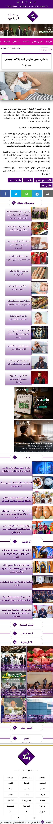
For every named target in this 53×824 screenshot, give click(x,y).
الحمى (27, 180)
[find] (26, 2)
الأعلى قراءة (26, 642)
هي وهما (45, 185)
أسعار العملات (26, 624)
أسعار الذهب (26, 633)
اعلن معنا (26, 805)
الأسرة (10, 782)
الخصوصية (10, 805)
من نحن (42, 805)
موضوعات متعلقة (25, 202)
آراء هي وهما (26, 800)
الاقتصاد (26, 41)
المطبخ (26, 788)
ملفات (42, 800)
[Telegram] (37, 193)
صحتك (44, 50)
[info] (22, 2)
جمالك (10, 794)
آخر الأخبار (26, 541)
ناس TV (42, 794)
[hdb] (26, 30)
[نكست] (33, 418)
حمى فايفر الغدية (42, 180)
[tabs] (18, 2)
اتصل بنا (42, 811)
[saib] (33, 451)
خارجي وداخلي (37, 41)
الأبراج (43, 788)
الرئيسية (49, 41)
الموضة (7, 41)
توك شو (11, 800)
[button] (3, 30)
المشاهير (16, 41)
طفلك (26, 794)
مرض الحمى (14, 180)
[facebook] (35, 2)
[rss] (31, 2)
